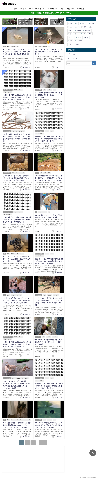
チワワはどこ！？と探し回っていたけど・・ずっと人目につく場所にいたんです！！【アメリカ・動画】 (17, 259)
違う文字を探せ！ (8, 89)
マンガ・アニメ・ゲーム (36, 8)
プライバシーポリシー (74, 58)
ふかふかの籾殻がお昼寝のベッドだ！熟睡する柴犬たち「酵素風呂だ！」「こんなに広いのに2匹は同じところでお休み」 (49, 178)
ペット (71, 37)
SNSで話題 (80, 8)
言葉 (85, 27)
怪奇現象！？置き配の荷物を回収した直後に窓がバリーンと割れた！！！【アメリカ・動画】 (48, 342)
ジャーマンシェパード (25, 419)
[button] (4, 21)
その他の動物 (38, 89)
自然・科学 (70, 8)
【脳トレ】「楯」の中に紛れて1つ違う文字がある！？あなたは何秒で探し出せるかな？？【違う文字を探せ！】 (49, 386)
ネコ (71, 30)
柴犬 (49, 172)
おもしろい (88, 30)
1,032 (43, 442)
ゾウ (23, 172)
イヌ (71, 27)
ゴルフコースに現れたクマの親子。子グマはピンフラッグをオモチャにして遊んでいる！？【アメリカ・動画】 (48, 425)
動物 (62, 8)
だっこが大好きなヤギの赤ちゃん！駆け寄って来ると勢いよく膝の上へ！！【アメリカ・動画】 (48, 95)
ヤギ (54, 89)
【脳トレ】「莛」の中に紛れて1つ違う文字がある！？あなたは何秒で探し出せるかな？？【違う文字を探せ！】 (17, 97)
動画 (8, 46)
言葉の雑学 (79, 40)
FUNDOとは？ (72, 54)
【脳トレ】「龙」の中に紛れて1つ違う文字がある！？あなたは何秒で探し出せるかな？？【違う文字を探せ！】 (17, 219)
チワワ (21, 253)
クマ (54, 419)
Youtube (13, 46)
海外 (91, 27)
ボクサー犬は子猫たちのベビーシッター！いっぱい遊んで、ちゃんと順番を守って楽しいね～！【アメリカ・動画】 (17, 300)
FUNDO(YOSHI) (27, 67)
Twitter (79, 37)
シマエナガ (21, 131)
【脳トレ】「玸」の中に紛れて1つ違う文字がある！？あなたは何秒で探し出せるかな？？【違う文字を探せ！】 (49, 261)
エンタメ (23, 8)
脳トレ (20, 89)
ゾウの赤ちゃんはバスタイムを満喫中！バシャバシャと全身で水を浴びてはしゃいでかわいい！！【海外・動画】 (17, 178)
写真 (13, 131)
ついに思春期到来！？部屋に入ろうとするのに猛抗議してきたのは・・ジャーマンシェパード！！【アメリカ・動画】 (17, 425)
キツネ (26, 378)
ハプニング (38, 336)
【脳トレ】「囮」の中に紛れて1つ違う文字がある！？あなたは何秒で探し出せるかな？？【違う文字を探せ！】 (17, 344)
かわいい (84, 23)
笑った (37, 172)
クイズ (15, 89)
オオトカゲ (55, 295)
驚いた (92, 23)
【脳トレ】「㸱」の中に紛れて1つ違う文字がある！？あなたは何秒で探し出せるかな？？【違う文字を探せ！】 (49, 139)
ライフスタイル (52, 8)
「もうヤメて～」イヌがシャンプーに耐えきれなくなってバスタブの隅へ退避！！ (48, 52)
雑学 (15, 8)
